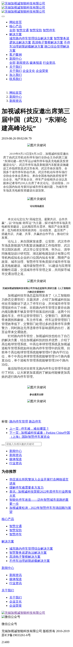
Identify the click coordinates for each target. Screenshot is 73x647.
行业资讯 (15, 463)
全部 (12, 30)
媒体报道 (15, 459)
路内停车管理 (18, 421)
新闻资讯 (15, 100)
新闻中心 (15, 96)
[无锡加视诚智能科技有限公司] (36, 8)
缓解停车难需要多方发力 (26, 487)
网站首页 (15, 22)
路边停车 (35, 421)
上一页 (29, 428)
